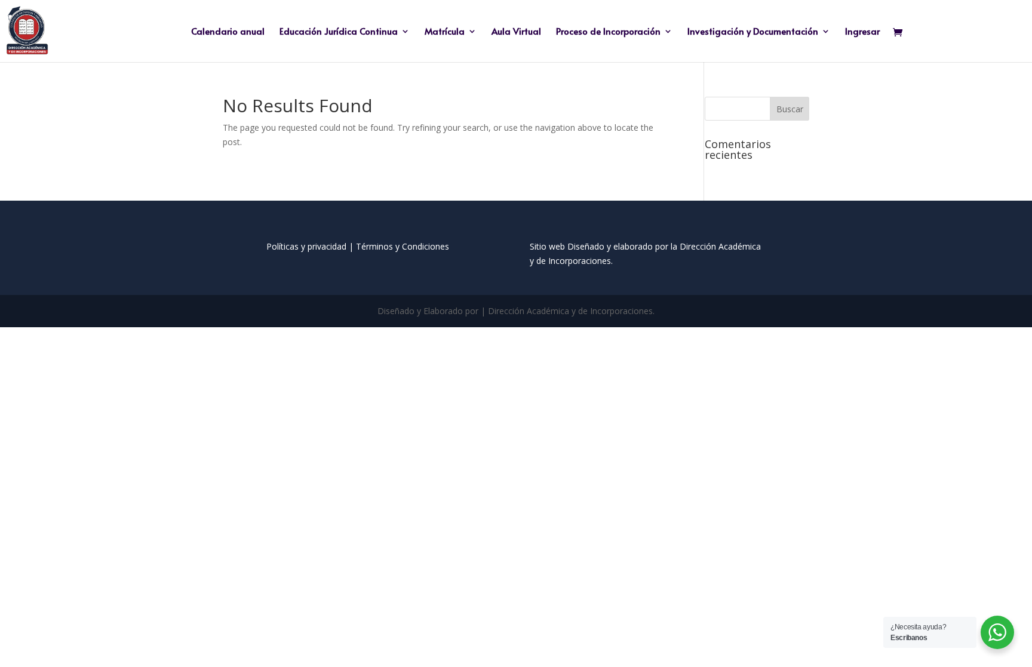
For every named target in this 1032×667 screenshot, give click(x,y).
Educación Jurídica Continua (339, 32)
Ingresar (862, 32)
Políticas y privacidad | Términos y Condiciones (357, 246)
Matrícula (445, 32)
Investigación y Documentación (752, 32)
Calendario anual (228, 32)
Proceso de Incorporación (608, 32)
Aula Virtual (516, 32)
